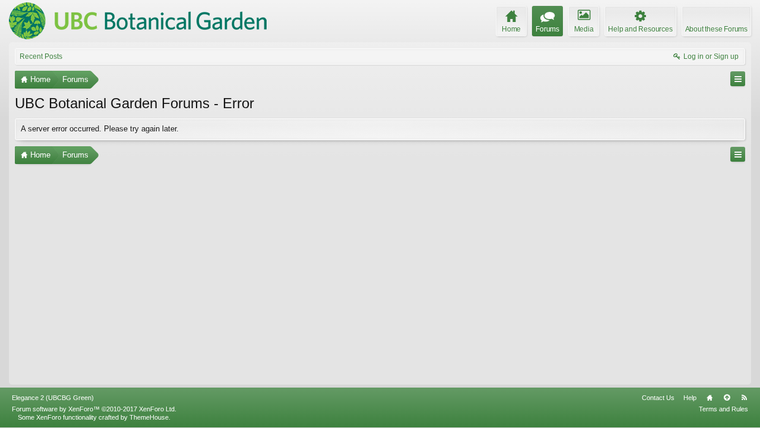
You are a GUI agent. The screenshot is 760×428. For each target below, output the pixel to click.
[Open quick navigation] (737, 78)
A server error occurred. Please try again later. (100, 128)
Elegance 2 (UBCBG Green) (53, 397)
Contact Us (658, 397)
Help (689, 397)
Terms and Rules (723, 409)
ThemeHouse (149, 417)
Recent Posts (41, 56)
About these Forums (716, 29)
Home (709, 398)
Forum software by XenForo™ (94, 409)
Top (727, 398)
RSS (744, 398)
